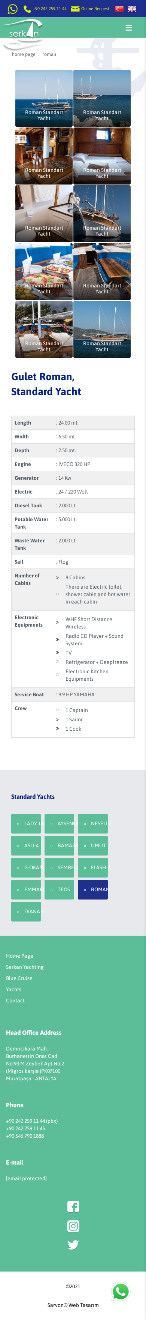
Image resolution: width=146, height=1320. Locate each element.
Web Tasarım (84, 1305)
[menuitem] (26, 824)
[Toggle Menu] (129, 27)
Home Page (19, 956)
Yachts (13, 989)
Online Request (94, 8)
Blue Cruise (19, 978)
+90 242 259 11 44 (50, 8)
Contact (15, 1001)
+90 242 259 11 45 (25, 1128)
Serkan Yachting (25, 967)
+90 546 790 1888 (25, 1136)
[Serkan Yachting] (132, 8)
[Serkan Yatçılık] (119, 8)
